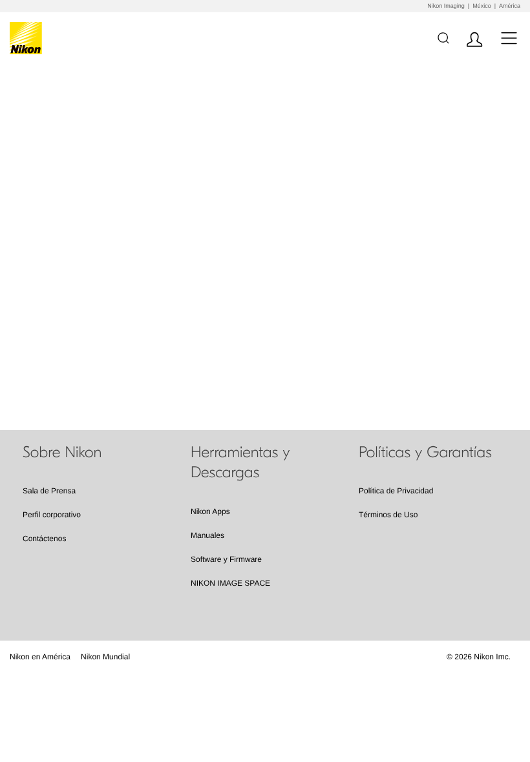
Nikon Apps (210, 511)
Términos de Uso (388, 514)
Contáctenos (44, 538)
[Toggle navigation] (509, 37)
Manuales (207, 535)
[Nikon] (28, 38)
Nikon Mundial (105, 656)
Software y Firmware (226, 559)
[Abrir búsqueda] (443, 37)
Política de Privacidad (396, 490)
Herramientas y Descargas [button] (240, 463)
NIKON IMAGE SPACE (230, 583)
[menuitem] (40, 656)
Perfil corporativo (52, 514)
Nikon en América (40, 656)
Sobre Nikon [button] (62, 453)
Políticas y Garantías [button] (425, 453)
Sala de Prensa (49, 490)
